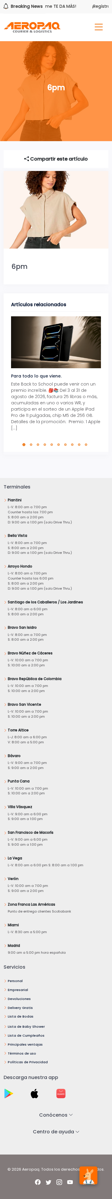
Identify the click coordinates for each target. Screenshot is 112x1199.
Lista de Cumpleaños (26, 1035)
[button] (25, 444)
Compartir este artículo (58, 158)
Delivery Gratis (20, 1007)
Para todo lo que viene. (36, 376)
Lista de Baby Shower (26, 1026)
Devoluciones (19, 998)
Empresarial (18, 989)
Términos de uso (22, 1053)
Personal (15, 980)
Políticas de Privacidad (28, 1062)
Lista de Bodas (20, 1016)
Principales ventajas (25, 1044)
